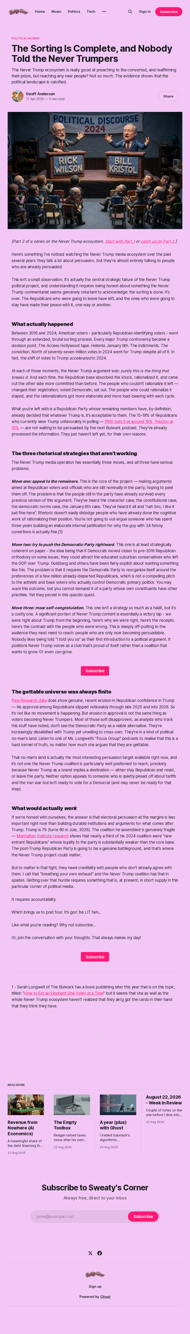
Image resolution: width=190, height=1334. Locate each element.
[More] (104, 11)
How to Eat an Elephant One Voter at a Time (63, 993)
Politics (74, 11)
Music (56, 11)
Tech (91, 11)
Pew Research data (29, 700)
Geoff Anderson (40, 93)
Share (168, 96)
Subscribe (168, 11)
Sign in (145, 11)
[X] (90, 1253)
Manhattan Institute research (43, 836)
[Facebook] (99, 1253)
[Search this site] (130, 11)
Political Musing (26, 38)
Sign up (95, 1286)
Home (40, 11)
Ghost (105, 1296)
